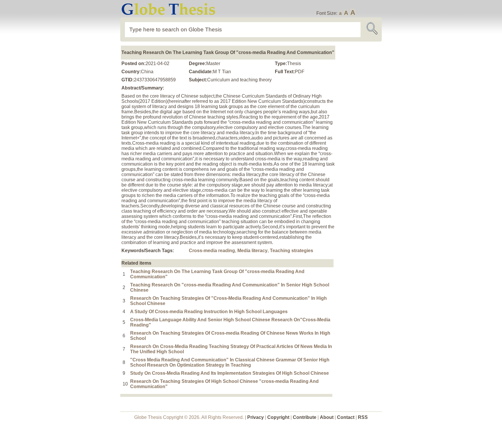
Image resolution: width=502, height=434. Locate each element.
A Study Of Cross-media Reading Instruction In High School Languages (209, 311)
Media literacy (252, 250)
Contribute (304, 417)
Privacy (255, 417)
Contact (346, 417)
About (327, 417)
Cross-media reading (212, 250)
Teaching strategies (291, 250)
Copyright (278, 417)
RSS (363, 417)
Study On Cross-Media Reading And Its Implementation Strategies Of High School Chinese (229, 373)
